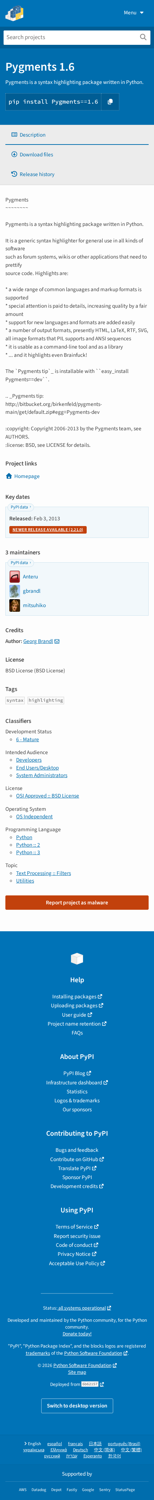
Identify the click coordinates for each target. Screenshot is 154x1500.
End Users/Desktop (37, 768)
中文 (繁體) (131, 1450)
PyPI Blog (74, 1073)
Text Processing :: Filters (43, 873)
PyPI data (19, 507)
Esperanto (92, 1456)
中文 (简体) (104, 1450)
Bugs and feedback (77, 1150)
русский (52, 1456)
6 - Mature (27, 739)
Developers (29, 760)
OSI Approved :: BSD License (47, 796)
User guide (74, 1015)
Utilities (25, 881)
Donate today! (77, 1333)
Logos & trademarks (77, 1100)
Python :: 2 (28, 845)
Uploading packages (74, 1005)
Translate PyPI (74, 1168)
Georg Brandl (38, 641)
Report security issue (77, 1236)
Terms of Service (74, 1227)
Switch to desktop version (77, 1406)
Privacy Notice (74, 1254)
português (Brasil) (124, 1444)
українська (33, 1450)
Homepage (27, 476)
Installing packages (74, 996)
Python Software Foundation (93, 1353)
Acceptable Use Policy (74, 1263)
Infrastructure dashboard (74, 1083)
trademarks (38, 1353)
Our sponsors (77, 1109)
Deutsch (80, 1450)
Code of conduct (74, 1245)
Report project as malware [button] (77, 903)
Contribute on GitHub (74, 1159)
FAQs (77, 1033)
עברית (71, 1456)
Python (24, 837)
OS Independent (34, 816)
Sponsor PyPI (77, 1177)
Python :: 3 (28, 852)
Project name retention (74, 1024)
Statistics (77, 1092)
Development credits (74, 1186)
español (54, 1444)
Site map (77, 1372)
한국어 (114, 1456)
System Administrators (41, 775)
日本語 (95, 1444)
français (75, 1444)
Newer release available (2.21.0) (48, 530)
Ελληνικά (58, 1450)
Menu (130, 12)
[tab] (77, 135)
